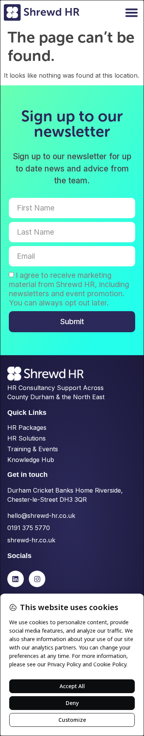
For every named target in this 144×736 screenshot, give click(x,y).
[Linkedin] (15, 579)
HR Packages (26, 427)
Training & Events (32, 449)
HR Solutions (26, 438)
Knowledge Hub (30, 459)
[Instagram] (37, 579)
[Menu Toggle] (131, 12)
